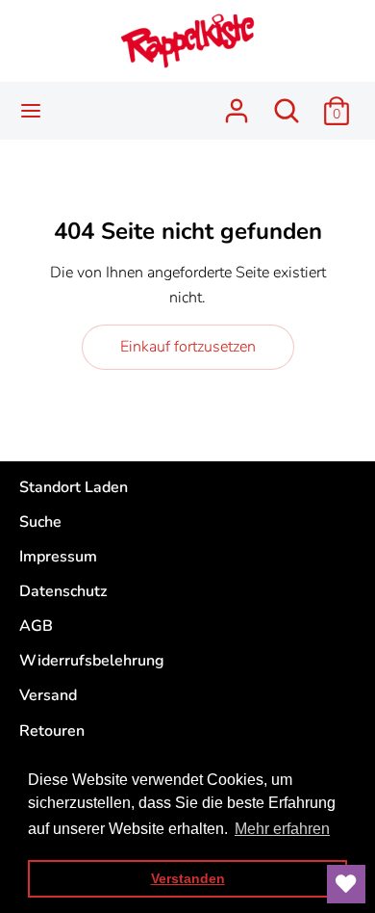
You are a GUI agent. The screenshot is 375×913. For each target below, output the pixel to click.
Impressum (58, 556)
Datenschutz (63, 591)
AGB (36, 626)
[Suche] (286, 103)
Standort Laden (73, 487)
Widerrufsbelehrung (91, 660)
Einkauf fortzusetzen (188, 346)
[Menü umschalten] (30, 110)
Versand (48, 695)
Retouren (52, 731)
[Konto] (236, 103)
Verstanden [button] (188, 878)
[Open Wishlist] (346, 884)
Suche (40, 522)
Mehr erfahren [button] (282, 829)
